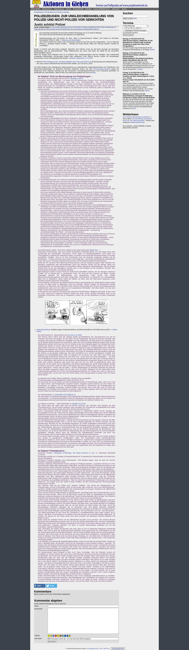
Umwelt (68, 9)
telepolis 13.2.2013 (79, 404)
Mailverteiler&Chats (138, 122)
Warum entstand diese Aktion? (88, 29)
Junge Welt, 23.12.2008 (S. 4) (65, 395)
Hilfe (135, 18)
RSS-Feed (106, 648)
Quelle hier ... (94, 250)
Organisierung (59, 9)
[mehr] (152, 50)
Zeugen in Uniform (63, 12)
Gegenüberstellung (43, 330)
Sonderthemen (65, 29)
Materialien (116, 9)
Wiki (93, 73)
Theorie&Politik (78, 9)
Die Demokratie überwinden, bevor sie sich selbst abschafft (137, 119)
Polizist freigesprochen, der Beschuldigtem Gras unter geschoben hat (66, 62)
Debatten (88, 9)
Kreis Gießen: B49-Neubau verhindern (136, 117)
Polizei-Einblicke (50, 12)
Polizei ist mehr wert (52, 29)
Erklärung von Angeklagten (71, 40)
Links (74, 29)
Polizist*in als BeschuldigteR (85, 27)
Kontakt (89, 648)
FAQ (101, 648)
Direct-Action (35, 9)
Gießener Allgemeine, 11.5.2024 (81, 58)
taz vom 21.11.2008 (75, 335)
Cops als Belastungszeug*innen (62, 27)
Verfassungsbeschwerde (101, 69)
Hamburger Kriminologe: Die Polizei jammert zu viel (74, 453)
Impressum (95, 648)
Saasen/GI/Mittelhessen (101, 9)
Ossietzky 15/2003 (76, 78)
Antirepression (47, 9)
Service (124, 9)
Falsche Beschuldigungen (105, 27)
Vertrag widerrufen (118, 648)
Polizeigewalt (38, 29)
